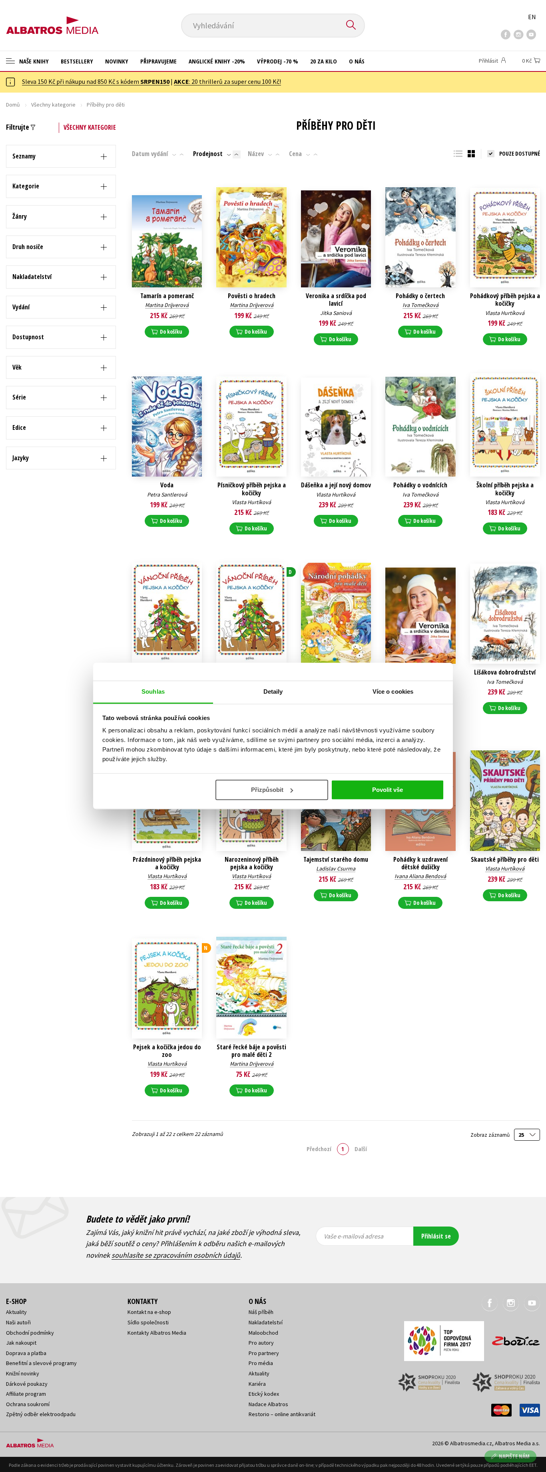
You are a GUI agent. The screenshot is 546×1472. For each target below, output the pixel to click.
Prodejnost (208, 153)
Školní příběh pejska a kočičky (505, 489)
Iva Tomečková (420, 305)
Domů (13, 104)
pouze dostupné (519, 153)
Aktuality (16, 1312)
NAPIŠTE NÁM (514, 1456)
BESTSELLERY (77, 61)
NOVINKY (116, 61)
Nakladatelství (266, 1322)
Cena (295, 153)
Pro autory (261, 1342)
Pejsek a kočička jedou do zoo (167, 1050)
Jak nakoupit (21, 1342)
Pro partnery (264, 1353)
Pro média (261, 1363)
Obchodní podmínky (30, 1332)
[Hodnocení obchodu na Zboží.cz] (512, 1338)
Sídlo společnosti (148, 1322)
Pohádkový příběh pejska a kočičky (505, 299)
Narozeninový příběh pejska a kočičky (252, 863)
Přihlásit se (436, 1236)
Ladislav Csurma (335, 868)
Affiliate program (26, 1393)
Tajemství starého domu (335, 859)
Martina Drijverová (167, 305)
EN (532, 17)
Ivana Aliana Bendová (420, 876)
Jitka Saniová (336, 313)
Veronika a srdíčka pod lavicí (336, 299)
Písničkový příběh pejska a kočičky (251, 489)
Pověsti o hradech (251, 296)
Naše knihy (33, 61)
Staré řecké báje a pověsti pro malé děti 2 (251, 1050)
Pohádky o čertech (420, 296)
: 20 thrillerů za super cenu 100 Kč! (227, 81)
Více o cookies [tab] (393, 691)
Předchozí (319, 1149)
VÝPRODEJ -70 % (277, 61)
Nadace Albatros (268, 1404)
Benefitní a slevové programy (41, 1363)
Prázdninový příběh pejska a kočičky (167, 863)
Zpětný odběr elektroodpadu (41, 1414)
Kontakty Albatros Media (157, 1332)
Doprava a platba (26, 1353)
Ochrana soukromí (28, 1404)
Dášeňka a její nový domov (336, 485)
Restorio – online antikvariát (282, 1414)
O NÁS (357, 61)
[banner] (52, 19)
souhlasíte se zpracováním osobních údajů (176, 1255)
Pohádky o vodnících (420, 485)
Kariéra (257, 1383)
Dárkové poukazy (27, 1383)
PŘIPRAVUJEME (158, 61)
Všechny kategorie (53, 104)
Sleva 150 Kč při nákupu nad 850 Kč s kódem (95, 81)
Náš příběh (261, 1312)
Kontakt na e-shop (149, 1312)
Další (361, 1149)
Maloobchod (263, 1332)
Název (256, 153)
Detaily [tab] (273, 691)
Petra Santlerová (167, 494)
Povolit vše (387, 789)
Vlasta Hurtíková (504, 313)
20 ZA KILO (323, 61)
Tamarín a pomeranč (167, 296)
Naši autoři (18, 1322)
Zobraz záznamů (490, 1135)
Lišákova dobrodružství (505, 672)
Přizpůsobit (267, 789)
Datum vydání (150, 153)
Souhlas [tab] (153, 691)
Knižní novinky (22, 1373)
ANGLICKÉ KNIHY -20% (217, 61)
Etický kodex (264, 1393)
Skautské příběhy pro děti (505, 859)
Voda (166, 485)
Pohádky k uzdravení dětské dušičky (420, 863)
